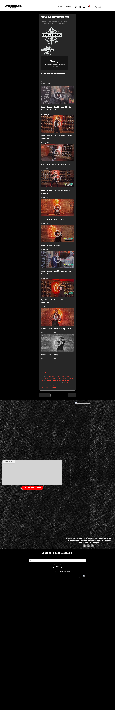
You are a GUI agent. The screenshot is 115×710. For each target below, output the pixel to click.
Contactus (63, 577)
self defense (52, 385)
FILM (57, 376)
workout (53, 387)
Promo (62, 376)
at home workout (56, 378)
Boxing (65, 378)
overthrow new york (55, 384)
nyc (68, 382)
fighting (48, 380)
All (43, 81)
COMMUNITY (51, 376)
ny (64, 382)
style (47, 387)
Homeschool (46, 83)
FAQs (78, 577)
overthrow (44, 384)
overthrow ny (67, 384)
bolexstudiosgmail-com (57, 23)
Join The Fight (51, 577)
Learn (68, 7)
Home (41, 577)
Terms (72, 577)
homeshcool (56, 380)
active (47, 378)
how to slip (65, 380)
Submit (57, 566)
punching (43, 385)
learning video (46, 382)
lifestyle (55, 382)
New (61, 382)
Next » (45, 373)
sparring (61, 385)
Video (67, 376)
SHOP (60, 7)
